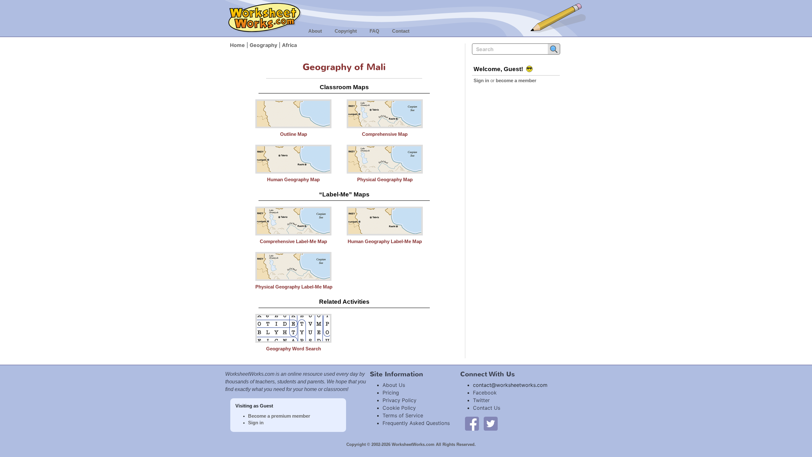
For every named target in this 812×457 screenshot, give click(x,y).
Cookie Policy (399, 408)
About (315, 31)
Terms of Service (403, 415)
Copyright (346, 31)
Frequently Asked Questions (416, 423)
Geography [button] (263, 45)
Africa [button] (289, 45)
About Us (394, 385)
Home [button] (237, 45)
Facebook (485, 392)
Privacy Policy (399, 400)
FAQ (374, 31)
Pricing (391, 392)
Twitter (481, 400)
